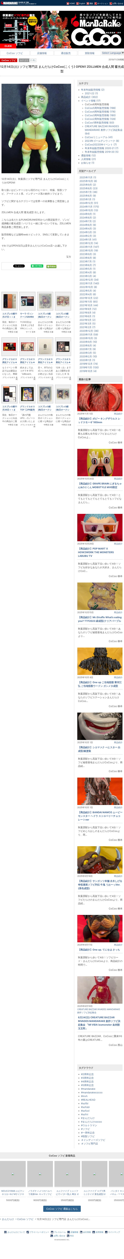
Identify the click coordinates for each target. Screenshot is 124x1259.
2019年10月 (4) (88, 371)
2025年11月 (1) (88, 177)
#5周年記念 (87, 1085)
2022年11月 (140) (89, 283)
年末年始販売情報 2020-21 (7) (101, 148)
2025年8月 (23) (89, 188)
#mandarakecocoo (92, 1092)
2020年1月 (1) (87, 360)
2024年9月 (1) (88, 213)
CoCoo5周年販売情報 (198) (100, 107)
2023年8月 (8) (88, 257)
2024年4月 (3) (88, 228)
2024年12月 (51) (89, 202)
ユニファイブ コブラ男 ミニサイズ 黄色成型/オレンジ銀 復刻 (94, 1192)
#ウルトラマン (89, 1125)
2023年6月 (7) (88, 265)
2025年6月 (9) (88, 195)
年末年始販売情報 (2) (92, 89)
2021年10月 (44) (89, 305)
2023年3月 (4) (88, 276)
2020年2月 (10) (88, 356)
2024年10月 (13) (89, 210)
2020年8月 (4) (88, 345)
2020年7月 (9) (88, 349)
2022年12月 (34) (89, 279)
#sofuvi (85, 1110)
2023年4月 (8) (88, 272)
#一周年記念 (88, 1132)
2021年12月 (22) (89, 297)
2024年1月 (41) (88, 239)
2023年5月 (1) (88, 268)
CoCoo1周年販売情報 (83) (99, 122)
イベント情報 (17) (91, 100)
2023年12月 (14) (89, 243)
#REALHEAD (88, 1099)
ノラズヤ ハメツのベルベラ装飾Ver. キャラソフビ (40, 1192)
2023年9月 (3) (88, 254)
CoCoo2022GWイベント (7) (101, 144)
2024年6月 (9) (88, 224)
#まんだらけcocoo (91, 1121)
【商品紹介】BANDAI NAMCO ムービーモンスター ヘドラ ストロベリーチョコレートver (100, 816)
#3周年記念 (87, 1077)
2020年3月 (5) (88, 352)
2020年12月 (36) (89, 330)
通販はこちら (62, 1208)
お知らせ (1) (87, 162)
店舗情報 (42, 53)
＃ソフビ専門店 (89, 1143)
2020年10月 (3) (88, 338)
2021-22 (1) (91, 93)
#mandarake (88, 1088)
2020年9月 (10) (88, 341)
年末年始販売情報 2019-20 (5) (102, 151)
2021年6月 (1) (87, 316)
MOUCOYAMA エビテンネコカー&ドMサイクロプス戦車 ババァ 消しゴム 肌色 (12, 1192)
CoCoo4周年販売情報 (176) (100, 111)
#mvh (84, 1096)
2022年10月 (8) (88, 287)
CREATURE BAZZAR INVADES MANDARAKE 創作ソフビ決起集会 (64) (103, 130)
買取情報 (90, 53)
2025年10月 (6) (88, 181)
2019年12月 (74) (89, 363)
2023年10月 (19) (89, 250)
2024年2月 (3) (88, 235)
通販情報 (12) (88, 155)
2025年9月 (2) (88, 184)
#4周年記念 (87, 1081)
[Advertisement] (36, 594)
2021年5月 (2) (88, 319)
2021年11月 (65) (89, 301)
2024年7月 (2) (88, 221)
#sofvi (84, 1114)
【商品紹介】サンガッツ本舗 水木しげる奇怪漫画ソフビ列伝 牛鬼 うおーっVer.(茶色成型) (100, 884)
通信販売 (66, 53)
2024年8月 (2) (88, 217)
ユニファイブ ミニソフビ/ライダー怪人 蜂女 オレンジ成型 (67, 1192)
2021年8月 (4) (88, 312)
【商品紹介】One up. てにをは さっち (99, 949)
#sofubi (85, 1107)
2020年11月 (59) (89, 334)
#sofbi (84, 1103)
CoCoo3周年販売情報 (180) (100, 115)
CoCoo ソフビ (15, 53)
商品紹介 (118, 413)
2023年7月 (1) (87, 261)
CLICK (8, 46)
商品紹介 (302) (89, 97)
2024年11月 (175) (89, 206)
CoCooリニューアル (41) (99, 137)
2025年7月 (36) (88, 192)
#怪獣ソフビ (88, 1136)
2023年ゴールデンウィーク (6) (102, 140)
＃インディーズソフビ (93, 1139)
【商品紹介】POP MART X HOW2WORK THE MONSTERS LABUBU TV (96, 552)
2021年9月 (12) (88, 308)
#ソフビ (85, 1128)
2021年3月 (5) (88, 323)
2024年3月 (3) (88, 232)
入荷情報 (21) (88, 159)
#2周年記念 (87, 1074)
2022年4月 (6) (88, 294)
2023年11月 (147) (89, 246)
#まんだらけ (88, 1118)
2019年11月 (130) (89, 367)
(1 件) (32, 60)
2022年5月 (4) (88, 290)
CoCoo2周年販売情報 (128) (100, 118)
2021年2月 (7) (87, 327)
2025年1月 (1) (87, 199)
